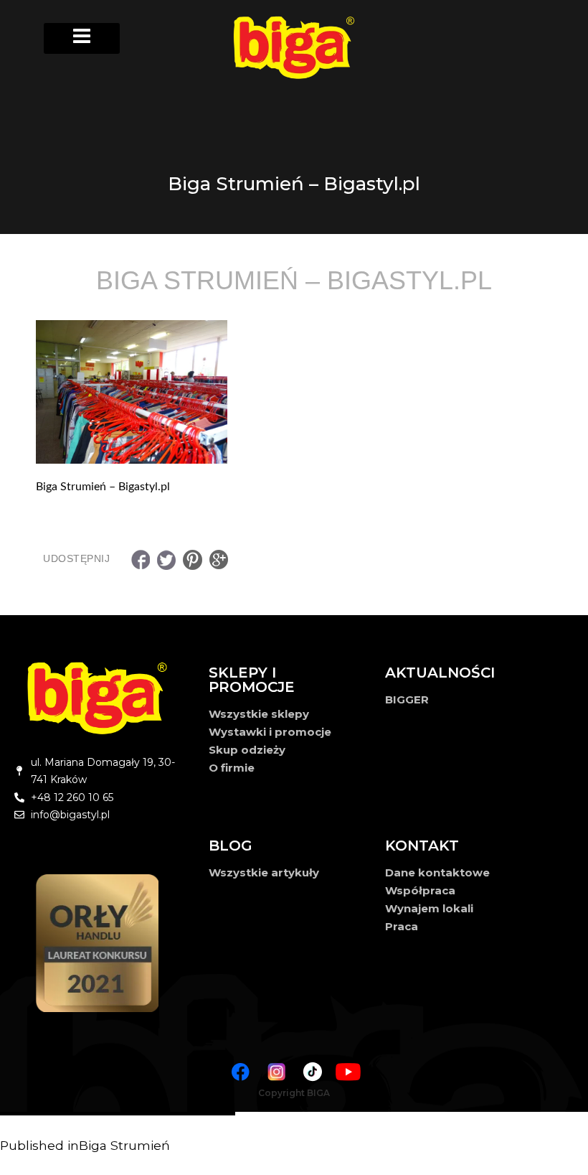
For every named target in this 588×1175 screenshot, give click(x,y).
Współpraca (420, 890)
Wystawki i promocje (270, 732)
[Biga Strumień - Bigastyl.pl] (294, 392)
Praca (401, 926)
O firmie (232, 767)
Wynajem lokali (429, 908)
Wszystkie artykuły (264, 872)
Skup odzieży (247, 750)
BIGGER (407, 699)
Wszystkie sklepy (259, 714)
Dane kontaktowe (437, 872)
